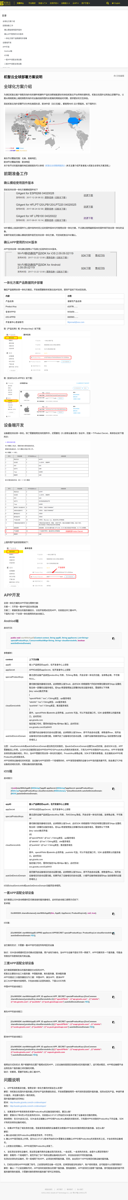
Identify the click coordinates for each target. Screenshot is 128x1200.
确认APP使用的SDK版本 (13, 34)
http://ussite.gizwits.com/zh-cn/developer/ (28, 1106)
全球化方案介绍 (9, 21)
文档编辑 (120, 76)
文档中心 (20, 3)
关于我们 (60, 1189)
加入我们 (80, 1189)
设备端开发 (7, 43)
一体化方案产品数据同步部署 (15, 38)
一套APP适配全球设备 (13, 60)
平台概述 (32, 3)
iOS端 (6, 55)
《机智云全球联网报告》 (55, 166)
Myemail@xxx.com (76, 322)
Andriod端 (8, 51)
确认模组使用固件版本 (13, 30)
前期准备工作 (8, 26)
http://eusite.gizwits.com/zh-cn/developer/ (28, 1102)
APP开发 (6, 47)
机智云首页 (48, 1189)
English (117, 3)
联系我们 (70, 1189)
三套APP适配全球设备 (13, 64)
